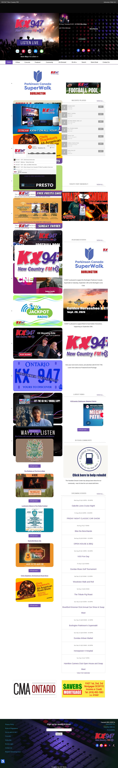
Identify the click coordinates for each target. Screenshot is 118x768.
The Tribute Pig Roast (83, 594)
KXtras (18, 62)
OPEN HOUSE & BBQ (83, 544)
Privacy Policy (9, 724)
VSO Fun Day (83, 556)
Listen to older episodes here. (34, 176)
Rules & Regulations (11, 728)
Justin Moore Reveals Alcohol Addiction (35, 211)
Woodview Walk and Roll (83, 582)
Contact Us (106, 62)
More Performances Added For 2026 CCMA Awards (34, 191)
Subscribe (8, 740)
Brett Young (35, 401)
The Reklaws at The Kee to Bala (34, 471)
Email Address (59, 727)
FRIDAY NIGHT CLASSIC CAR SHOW (83, 518)
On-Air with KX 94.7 (11, 732)
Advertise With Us (109, 727)
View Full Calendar (83, 673)
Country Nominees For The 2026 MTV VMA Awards (34, 222)
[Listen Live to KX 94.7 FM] (30, 43)
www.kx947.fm (110, 724)
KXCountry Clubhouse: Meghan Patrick (83, 401)
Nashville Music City (34, 541)
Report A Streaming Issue (13, 752)
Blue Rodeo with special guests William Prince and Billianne (34, 436)
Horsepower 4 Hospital (83, 651)
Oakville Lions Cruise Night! (83, 506)
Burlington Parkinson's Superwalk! (83, 625)
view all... (100, 101)
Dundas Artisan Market (83, 638)
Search (84, 62)
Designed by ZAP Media (59, 767)
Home (9, 62)
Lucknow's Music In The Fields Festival (34, 506)
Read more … (35, 431)
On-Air (74, 62)
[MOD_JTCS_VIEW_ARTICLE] (40, 261)
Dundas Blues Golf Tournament (83, 569)
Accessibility (111, 730)
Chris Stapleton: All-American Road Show (34, 575)
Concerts (27, 62)
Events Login (9, 744)
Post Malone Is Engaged (35, 203)
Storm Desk (94, 62)
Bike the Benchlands (83, 531)
